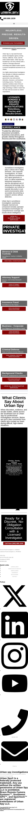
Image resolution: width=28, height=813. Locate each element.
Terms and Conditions (5, 774)
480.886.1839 (9, 18)
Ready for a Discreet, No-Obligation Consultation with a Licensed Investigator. (14, 528)
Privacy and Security (15, 774)
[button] (14, 24)
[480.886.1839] (1, 18)
